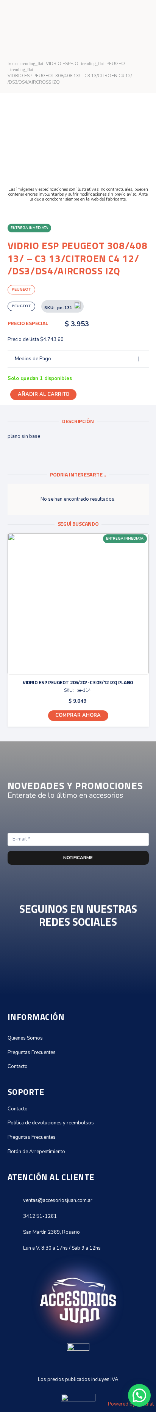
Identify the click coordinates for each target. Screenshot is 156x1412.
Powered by (131, 1404)
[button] (78, 715)
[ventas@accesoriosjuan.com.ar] (15, 1200)
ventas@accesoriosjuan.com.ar (57, 1200)
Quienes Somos (25, 1038)
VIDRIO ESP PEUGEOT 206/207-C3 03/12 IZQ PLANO (78, 682)
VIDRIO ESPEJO (62, 64)
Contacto (18, 1066)
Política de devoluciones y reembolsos (51, 1122)
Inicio (13, 64)
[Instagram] (78, 962)
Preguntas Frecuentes (32, 1052)
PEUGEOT (116, 64)
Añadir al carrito (43, 394)
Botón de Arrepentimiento (36, 1151)
